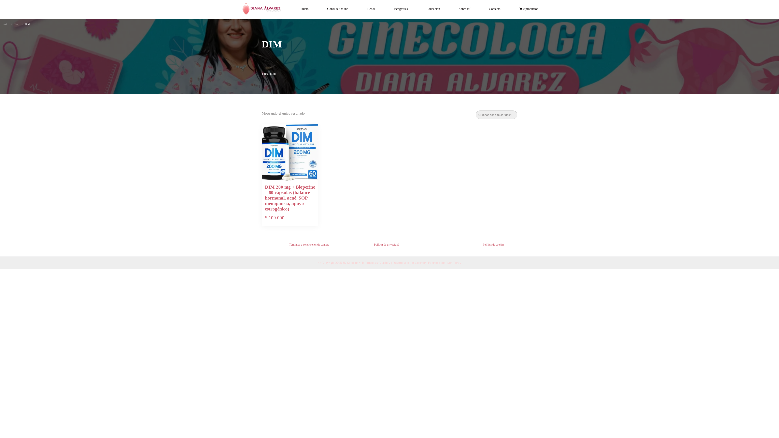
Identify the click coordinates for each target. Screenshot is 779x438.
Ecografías (401, 9)
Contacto (494, 9)
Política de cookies (493, 244)
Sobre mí (464, 9)
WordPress (453, 262)
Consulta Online (337, 9)
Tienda (371, 9)
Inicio (305, 9)
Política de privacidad (386, 244)
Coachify (420, 262)
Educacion (433, 9)
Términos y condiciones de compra (309, 244)
